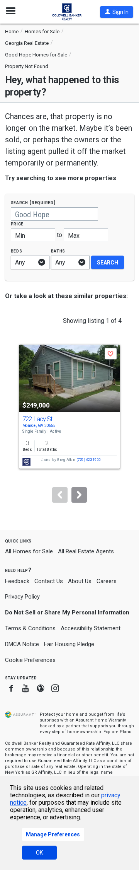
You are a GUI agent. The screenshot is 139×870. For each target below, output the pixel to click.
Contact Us (48, 581)
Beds (16, 251)
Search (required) (33, 202)
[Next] (79, 495)
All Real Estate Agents (86, 551)
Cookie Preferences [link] (30, 660)
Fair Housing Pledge (69, 644)
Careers (107, 581)
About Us (80, 581)
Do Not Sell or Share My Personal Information (67, 612)
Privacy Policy (22, 596)
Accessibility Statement (90, 628)
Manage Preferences (53, 834)
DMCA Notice (22, 644)
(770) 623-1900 (88, 460)
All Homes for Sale (29, 551)
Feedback (17, 581)
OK (39, 853)
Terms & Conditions (30, 628)
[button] (116, 12)
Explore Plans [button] (117, 731)
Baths (58, 251)
